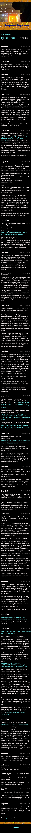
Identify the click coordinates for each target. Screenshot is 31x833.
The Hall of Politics (9, 38)
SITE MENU (15, 827)
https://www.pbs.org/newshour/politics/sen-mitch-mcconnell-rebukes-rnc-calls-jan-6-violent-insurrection (15, 138)
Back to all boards (6, 34)
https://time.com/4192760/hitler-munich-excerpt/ (14, 724)
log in (6, 818)
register (12, 818)
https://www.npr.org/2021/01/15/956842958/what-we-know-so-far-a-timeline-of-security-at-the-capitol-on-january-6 (15, 427)
